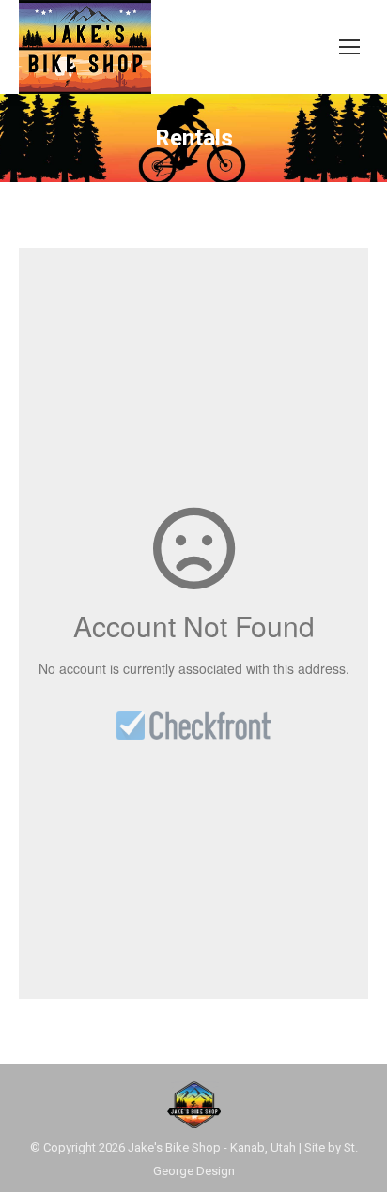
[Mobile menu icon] (349, 47)
